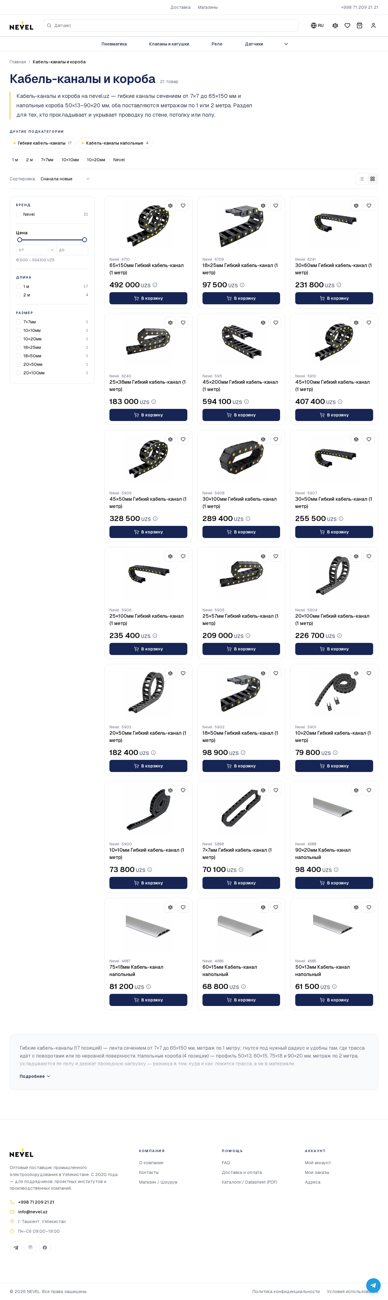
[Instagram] (30, 1248)
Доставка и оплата (242, 1172)
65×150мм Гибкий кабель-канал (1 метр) (146, 269)
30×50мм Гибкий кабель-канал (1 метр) (333, 503)
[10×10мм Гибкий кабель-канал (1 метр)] (148, 809)
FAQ (226, 1162)
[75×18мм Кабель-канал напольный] (148, 926)
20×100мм (34, 373)
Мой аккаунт (318, 1162)
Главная (18, 62)
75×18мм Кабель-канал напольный (136, 971)
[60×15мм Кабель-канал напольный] (241, 926)
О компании (151, 1162)
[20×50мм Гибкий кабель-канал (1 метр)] (148, 692)
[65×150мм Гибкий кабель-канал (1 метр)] (148, 224)
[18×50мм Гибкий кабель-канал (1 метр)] (241, 692)
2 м (29, 159)
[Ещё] (286, 43)
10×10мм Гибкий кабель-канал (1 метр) (146, 854)
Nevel (119, 159)
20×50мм (32, 364)
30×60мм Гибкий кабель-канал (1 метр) (333, 269)
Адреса (312, 1182)
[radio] (361, 179)
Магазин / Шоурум (158, 1182)
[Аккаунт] (373, 25)
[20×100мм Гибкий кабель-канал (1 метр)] (334, 575)
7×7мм (47, 159)
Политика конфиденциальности (286, 1291)
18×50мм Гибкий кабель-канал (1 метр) (240, 737)
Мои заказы (317, 1172)
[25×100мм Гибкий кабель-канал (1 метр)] (148, 575)
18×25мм (32, 347)
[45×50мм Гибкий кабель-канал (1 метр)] (148, 458)
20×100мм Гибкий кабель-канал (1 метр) (332, 620)
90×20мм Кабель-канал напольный (323, 854)
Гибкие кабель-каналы (45, 143)
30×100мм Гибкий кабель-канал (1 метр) (239, 503)
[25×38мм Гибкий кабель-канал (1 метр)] (148, 341)
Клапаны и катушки (169, 44)
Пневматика (114, 44)
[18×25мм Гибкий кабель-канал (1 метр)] (241, 224)
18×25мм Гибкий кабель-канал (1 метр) (240, 269)
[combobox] (171, 25)
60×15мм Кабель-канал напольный (229, 971)
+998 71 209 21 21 (359, 7)
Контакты (149, 1172)
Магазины (208, 7)
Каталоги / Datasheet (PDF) (249, 1182)
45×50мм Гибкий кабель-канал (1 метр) (148, 503)
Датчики (254, 44)
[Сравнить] (335, 25)
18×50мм (32, 356)
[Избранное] (347, 25)
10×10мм (70, 159)
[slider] (19, 239)
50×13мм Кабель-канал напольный (322, 971)
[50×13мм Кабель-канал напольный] (334, 926)
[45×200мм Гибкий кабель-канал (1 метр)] (241, 341)
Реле (217, 44)
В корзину (152, 298)
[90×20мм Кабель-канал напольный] (334, 809)
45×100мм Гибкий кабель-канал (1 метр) (332, 386)
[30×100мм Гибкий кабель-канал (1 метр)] (241, 458)
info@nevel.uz (33, 1212)
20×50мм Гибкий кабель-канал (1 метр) (147, 737)
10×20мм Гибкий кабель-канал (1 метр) (333, 737)
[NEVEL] (21, 25)
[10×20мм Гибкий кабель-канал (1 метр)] (334, 692)
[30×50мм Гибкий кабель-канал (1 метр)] (334, 458)
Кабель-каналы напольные (117, 143)
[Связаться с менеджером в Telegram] (373, 1285)
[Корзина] (359, 25)
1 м (15, 159)
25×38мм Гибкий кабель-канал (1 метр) (147, 386)
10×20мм (96, 159)
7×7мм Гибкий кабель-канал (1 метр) (237, 854)
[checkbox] (18, 214)
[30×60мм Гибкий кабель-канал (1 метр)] (334, 224)
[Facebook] (45, 1248)
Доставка (180, 7)
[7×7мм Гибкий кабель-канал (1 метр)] (241, 809)
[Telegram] (16, 1248)
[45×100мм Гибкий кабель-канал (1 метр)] (334, 341)
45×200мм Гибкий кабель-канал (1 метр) (240, 386)
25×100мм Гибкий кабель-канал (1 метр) (146, 620)
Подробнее (32, 1076)
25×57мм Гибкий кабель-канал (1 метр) (240, 620)
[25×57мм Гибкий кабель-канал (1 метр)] (241, 575)
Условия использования (352, 1291)
